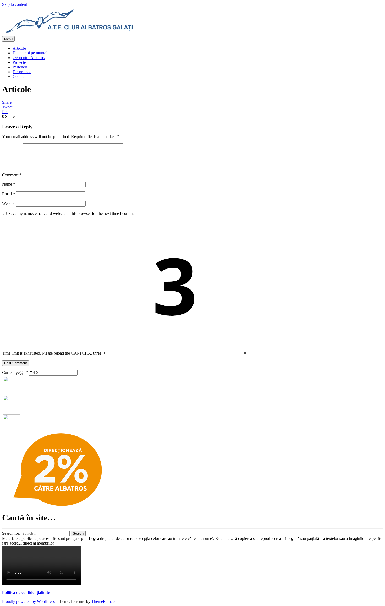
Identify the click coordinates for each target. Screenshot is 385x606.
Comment (11, 175)
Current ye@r (15, 372)
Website (8, 203)
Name (8, 184)
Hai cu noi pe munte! (30, 53)
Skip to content (14, 4)
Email (8, 194)
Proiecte (19, 62)
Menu (8, 39)
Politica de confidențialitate (26, 592)
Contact (19, 76)
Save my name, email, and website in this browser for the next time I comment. (73, 213)
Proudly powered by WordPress (28, 601)
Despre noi (22, 72)
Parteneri (20, 67)
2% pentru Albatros (29, 57)
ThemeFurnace (103, 601)
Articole (19, 48)
